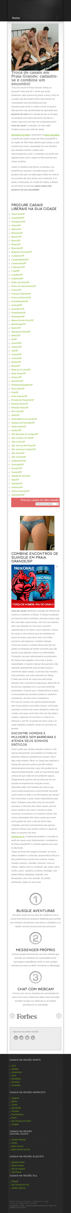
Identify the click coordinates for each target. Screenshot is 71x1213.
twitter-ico (21, 1037)
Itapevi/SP (16, 328)
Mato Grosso (17, 1146)
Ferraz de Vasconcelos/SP (23, 286)
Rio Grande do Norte (21, 1121)
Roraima (16, 1082)
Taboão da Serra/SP (20, 476)
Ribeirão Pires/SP (19, 404)
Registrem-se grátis (20, 135)
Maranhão (16, 1108)
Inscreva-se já (17, 836)
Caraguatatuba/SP (20, 259)
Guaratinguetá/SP (19, 301)
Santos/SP (16, 430)
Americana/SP (18, 214)
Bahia (14, 1101)
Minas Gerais (18, 1165)
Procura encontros (23, 1201)
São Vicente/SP (18, 457)
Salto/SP (15, 415)
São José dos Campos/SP (23, 449)
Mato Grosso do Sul (21, 1149)
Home (16, 18)
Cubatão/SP (17, 275)
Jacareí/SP (16, 343)
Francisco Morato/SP (21, 294)
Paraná (15, 1181)
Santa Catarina (19, 1188)
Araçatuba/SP (17, 218)
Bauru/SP (15, 240)
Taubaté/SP (16, 483)
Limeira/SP (16, 358)
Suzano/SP (16, 472)
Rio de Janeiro (18, 1169)
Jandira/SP (16, 347)
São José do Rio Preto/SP (23, 445)
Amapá (15, 1069)
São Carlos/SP (18, 442)
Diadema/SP (17, 278)
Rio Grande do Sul (20, 1184)
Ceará (14, 1104)
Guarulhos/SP (17, 309)
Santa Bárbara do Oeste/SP (24, 419)
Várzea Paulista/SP (20, 491)
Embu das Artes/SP (20, 282)
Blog (26, 1203)
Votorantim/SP (18, 495)
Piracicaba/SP (18, 388)
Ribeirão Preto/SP (19, 407)
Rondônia (16, 1079)
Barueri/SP (16, 237)
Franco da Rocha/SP (21, 297)
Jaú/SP (14, 351)
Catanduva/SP (18, 267)
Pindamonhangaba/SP (22, 385)
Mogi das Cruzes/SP (21, 370)
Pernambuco (18, 1114)
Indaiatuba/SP (18, 316)
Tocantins (16, 1085)
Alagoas (15, 1098)
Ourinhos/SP (17, 381)
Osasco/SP (16, 377)
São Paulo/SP (17, 453)
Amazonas (17, 1072)
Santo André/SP (18, 426)
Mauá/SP (15, 366)
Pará (14, 1075)
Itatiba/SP (15, 335)
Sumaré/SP (16, 468)
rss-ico (33, 1037)
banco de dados (51, 135)
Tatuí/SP (15, 480)
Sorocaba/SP (17, 464)
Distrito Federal (19, 1139)
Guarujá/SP (16, 305)
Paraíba (15, 1111)
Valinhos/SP (17, 487)
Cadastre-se (37, 1201)
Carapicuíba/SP (18, 263)
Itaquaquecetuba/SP (21, 332)
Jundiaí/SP (16, 354)
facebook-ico (15, 1037)
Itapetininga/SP (18, 324)
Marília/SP (16, 362)
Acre (14, 1065)
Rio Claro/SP (17, 411)
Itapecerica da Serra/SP (22, 320)
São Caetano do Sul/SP (22, 438)
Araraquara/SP (18, 221)
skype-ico (27, 1037)
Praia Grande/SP (19, 396)
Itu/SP (14, 339)
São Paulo (16, 1172)
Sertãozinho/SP (18, 461)
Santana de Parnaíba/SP (23, 423)
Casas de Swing (17, 1203)
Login (46, 1201)
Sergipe (15, 1124)
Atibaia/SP (16, 229)
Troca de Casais (35, 7)
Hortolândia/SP (18, 313)
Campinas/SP (17, 256)
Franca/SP (16, 290)
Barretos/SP (17, 233)
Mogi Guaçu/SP (18, 373)
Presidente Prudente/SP (22, 400)
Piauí (14, 1118)
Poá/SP (14, 392)
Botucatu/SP (17, 248)
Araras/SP (16, 225)
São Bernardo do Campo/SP (24, 434)
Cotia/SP (15, 271)
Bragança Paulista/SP (21, 252)
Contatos (33, 1203)
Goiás (14, 1143)
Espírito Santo (18, 1162)
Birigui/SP (16, 244)
